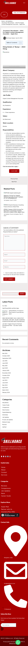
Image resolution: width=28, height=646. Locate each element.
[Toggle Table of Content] (19, 43)
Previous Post (14, 178)
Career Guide (5, 405)
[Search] (5, 14)
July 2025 (4, 360)
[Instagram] (3, 456)
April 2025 (5, 368)
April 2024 (5, 387)
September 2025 (6, 358)
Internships (5, 414)
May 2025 (4, 365)
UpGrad (4, 427)
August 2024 (5, 377)
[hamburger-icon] (24, 3)
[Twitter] (5, 456)
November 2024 (6, 373)
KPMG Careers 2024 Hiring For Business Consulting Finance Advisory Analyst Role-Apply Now (14, 211)
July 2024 (4, 380)
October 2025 (6, 356)
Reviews (4, 424)
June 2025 (5, 363)
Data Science (5, 410)
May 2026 (4, 353)
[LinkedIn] (8, 456)
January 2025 (5, 370)
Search (22, 293)
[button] (2, 8)
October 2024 (6, 375)
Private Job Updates (14, 214)
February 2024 (6, 392)
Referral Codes (6, 422)
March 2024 (5, 390)
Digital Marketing (6, 412)
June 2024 (5, 382)
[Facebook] (1, 456)
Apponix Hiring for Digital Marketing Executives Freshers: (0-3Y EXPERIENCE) (13, 197)
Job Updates (6, 200)
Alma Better (5, 402)
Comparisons (5, 407)
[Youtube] (10, 456)
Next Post (14, 181)
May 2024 (4, 385)
